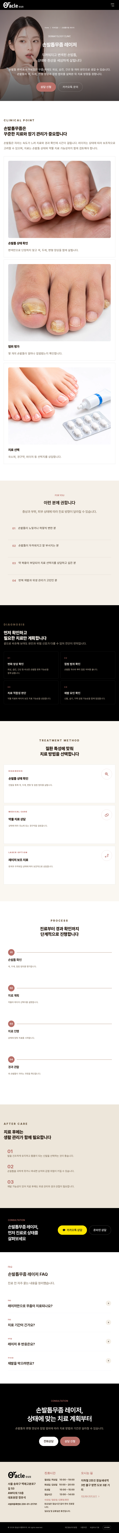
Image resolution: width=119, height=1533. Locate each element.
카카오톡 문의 (70, 87)
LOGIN (107, 1527)
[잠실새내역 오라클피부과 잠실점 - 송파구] (13, 5)
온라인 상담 (99, 1230)
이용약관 (84, 1527)
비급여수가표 (94, 1527)
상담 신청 (46, 87)
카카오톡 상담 (74, 1230)
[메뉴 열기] (112, 5)
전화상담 (49, 1441)
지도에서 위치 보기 (89, 1496)
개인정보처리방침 (71, 1527)
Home (47, 28)
